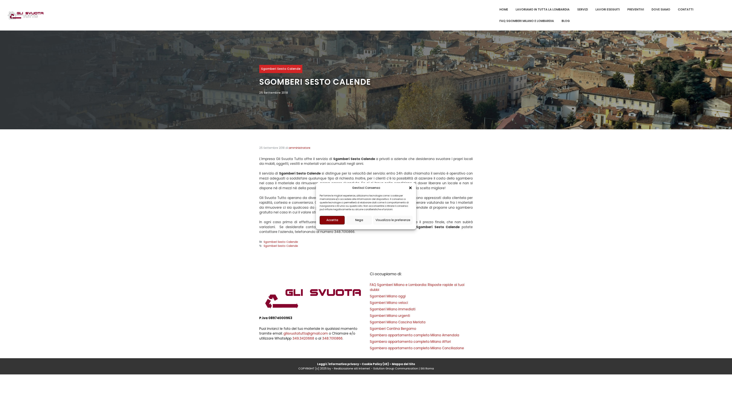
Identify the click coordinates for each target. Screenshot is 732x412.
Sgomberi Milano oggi (388, 296)
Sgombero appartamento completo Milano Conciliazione (417, 348)
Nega (359, 220)
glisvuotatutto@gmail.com (305, 333)
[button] (410, 188)
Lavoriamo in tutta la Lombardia (543, 9)
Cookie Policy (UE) (375, 364)
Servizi (582, 9)
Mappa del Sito (403, 364)
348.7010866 (332, 338)
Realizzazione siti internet (352, 368)
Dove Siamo (661, 9)
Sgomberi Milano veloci (389, 302)
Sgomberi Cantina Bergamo (393, 328)
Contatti (685, 9)
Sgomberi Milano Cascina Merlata (397, 322)
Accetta (332, 220)
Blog (566, 21)
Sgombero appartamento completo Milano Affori (410, 341)
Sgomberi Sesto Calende (280, 69)
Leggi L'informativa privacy (338, 364)
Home (503, 9)
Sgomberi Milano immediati (392, 309)
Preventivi (635, 9)
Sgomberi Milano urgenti (390, 315)
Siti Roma (427, 368)
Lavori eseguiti (608, 9)
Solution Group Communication (395, 368)
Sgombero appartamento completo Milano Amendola (414, 335)
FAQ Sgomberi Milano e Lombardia (526, 21)
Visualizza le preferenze (393, 220)
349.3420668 (303, 338)
